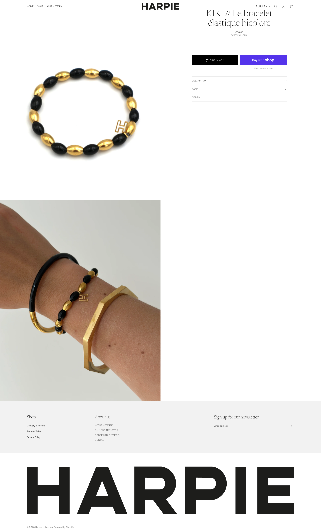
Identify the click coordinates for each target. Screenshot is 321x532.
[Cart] (292, 6)
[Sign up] (290, 426)
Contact (100, 439)
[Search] (276, 6)
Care (195, 89)
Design (196, 97)
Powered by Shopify (64, 527)
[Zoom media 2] (80, 300)
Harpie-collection (44, 527)
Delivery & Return (36, 425)
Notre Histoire (104, 425)
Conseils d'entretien (107, 435)
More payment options (263, 68)
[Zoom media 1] (80, 100)
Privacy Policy (33, 437)
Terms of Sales (34, 431)
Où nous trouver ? (106, 430)
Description (199, 80)
